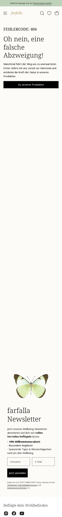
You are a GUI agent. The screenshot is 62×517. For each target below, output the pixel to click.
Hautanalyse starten (42, 3)
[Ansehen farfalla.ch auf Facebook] (14, 513)
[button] (41, 13)
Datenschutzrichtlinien (17, 487)
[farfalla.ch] (16, 13)
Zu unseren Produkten (31, 84)
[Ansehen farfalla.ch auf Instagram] (6, 513)
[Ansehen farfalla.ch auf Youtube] (21, 513)
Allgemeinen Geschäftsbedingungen (22, 485)
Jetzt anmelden (17, 473)
